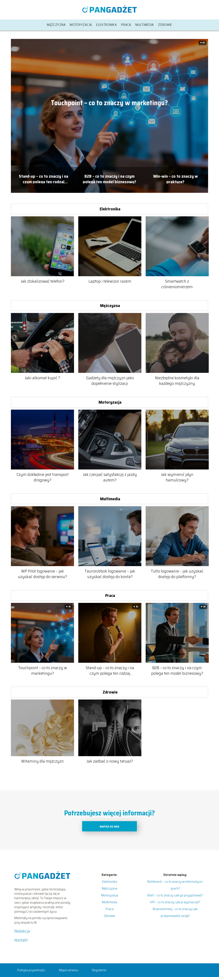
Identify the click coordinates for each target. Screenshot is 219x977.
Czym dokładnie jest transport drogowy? (42, 477)
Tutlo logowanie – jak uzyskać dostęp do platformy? (177, 573)
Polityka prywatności (31, 970)
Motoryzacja (81, 24)
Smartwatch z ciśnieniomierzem (177, 283)
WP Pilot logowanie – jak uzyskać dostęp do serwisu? (42, 573)
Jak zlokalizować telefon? (42, 281)
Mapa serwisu (68, 970)
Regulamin (99, 970)
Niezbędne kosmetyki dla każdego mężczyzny (177, 380)
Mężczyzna (56, 24)
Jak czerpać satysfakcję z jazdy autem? (110, 477)
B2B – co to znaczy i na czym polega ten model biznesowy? (109, 178)
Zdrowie (165, 24)
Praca (126, 24)
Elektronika (106, 24)
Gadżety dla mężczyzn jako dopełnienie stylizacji (110, 380)
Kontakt (21, 940)
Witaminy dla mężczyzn (42, 761)
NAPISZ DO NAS (109, 826)
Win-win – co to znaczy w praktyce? (175, 178)
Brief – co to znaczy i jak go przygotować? (175, 895)
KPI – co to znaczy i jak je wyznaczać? (175, 902)
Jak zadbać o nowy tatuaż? (110, 761)
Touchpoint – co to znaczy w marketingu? (109, 103)
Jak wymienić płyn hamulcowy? (177, 477)
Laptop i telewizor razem (110, 281)
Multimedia (144, 24)
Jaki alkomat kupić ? (42, 378)
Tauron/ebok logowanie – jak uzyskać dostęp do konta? (109, 573)
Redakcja (22, 931)
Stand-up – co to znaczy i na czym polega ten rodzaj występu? (43, 178)
